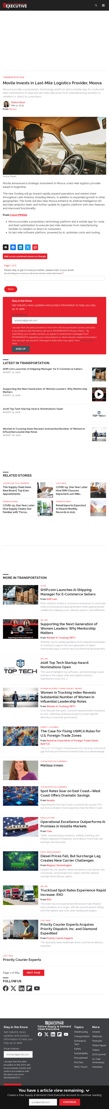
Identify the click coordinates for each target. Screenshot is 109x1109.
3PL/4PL (44, 620)
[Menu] (103, 5)
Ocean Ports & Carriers (16, 483)
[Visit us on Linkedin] (21, 988)
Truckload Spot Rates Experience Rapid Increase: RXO (73, 892)
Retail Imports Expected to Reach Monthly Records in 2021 (71, 509)
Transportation (13, 77)
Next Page (33, 972)
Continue (69, 1102)
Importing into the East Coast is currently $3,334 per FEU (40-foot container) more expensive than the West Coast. (71, 806)
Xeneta (51, 800)
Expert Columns (49, 727)
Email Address (20, 315)
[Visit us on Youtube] (37, 988)
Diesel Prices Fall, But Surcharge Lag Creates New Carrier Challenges (70, 858)
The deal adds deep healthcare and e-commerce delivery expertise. (71, 944)
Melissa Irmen (51, 765)
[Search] (96, 5)
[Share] (13, 247)
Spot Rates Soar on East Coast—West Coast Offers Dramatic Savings (70, 793)
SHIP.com (52, 599)
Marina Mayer (18, 102)
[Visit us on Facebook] (6, 988)
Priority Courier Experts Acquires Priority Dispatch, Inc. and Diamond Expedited (68, 928)
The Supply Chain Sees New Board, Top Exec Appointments (17, 490)
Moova (12, 109)
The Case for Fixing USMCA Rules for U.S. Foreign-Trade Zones (70, 733)
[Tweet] (28, 247)
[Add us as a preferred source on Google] (35, 247)
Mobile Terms (87, 340)
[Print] (6, 247)
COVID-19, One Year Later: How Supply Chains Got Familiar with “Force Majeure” (19, 509)
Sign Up (21, 349)
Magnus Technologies (59, 865)
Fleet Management (50, 852)
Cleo (49, 831)
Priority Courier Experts (60, 938)
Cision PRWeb (18, 214)
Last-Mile (61, 483)
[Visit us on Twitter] (14, 988)
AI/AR (43, 586)
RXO (49, 899)
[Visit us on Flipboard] (29, 988)
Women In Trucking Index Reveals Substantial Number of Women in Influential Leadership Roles (44, 430)
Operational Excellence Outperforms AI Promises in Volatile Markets (72, 824)
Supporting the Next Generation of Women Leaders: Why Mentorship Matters (45, 390)
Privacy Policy (25, 343)
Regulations (47, 818)
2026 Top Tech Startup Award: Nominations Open (33, 408)
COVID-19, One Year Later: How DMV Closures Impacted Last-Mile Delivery (72, 491)
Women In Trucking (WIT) (61, 637)
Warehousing (10, 501)
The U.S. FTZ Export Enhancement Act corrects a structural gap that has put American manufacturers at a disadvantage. (72, 750)
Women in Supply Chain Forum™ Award (61, 688)
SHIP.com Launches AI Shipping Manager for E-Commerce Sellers (42, 368)
